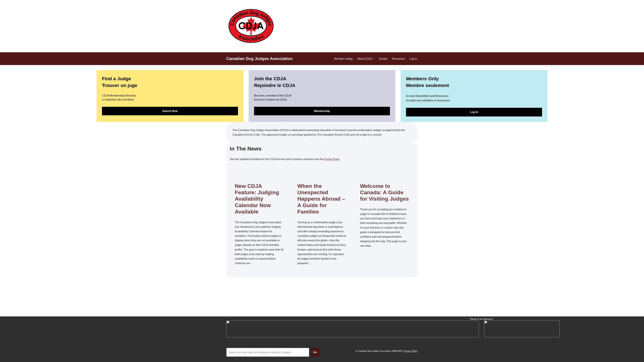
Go (315, 352)
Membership (322, 111)
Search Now (170, 111)
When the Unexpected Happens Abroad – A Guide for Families (321, 199)
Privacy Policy (411, 351)
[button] (373, 58)
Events (383, 58)
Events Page (331, 159)
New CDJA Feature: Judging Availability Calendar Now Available (257, 199)
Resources (398, 58)
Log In (413, 58)
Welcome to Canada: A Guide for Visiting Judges (384, 192)
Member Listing (343, 58)
